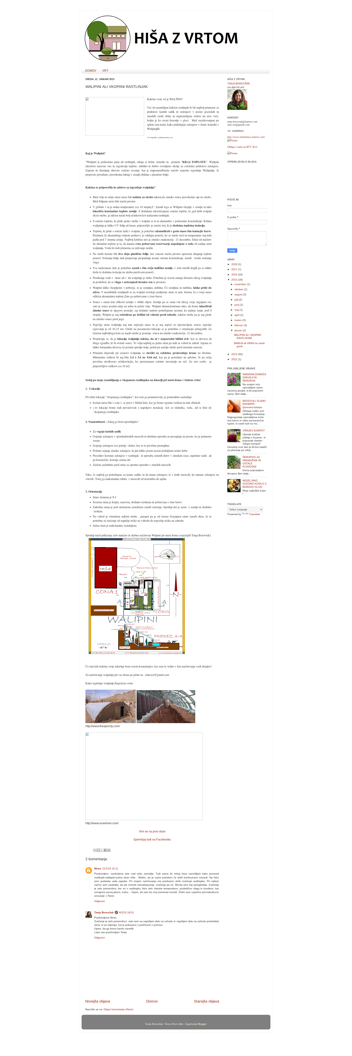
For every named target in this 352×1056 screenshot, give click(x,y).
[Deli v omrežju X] (102, 850)
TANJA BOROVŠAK (238, 83)
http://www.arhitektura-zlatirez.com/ (246, 137)
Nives (97, 868)
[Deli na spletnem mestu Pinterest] (109, 850)
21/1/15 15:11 (110, 868)
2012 (234, 359)
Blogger (202, 1023)
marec (238, 320)
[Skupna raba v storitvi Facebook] (105, 850)
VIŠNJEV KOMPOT (254, 430)
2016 (234, 274)
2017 (234, 269)
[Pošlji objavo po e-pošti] (95, 850)
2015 (234, 279)
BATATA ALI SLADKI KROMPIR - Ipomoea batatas (254, 404)
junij (237, 304)
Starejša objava (206, 1001)
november (240, 284)
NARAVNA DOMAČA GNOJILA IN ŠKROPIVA (254, 377)
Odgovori (99, 901)
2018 (234, 264)
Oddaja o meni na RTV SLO (242, 147)
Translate (254, 514)
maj (236, 309)
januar (238, 330)
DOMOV (90, 70)
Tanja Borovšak (104, 912)
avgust (238, 294)
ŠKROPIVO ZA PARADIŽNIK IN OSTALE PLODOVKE (252, 462)
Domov (152, 1001)
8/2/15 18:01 (126, 912)
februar (239, 325)
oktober (239, 289)
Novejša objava (97, 1001)
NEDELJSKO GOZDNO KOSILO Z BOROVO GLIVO (255, 483)
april (237, 314)
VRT (105, 70)
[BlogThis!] (98, 850)
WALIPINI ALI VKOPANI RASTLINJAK (247, 336)
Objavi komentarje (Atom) (118, 1009)
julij (236, 299)
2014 (234, 354)
